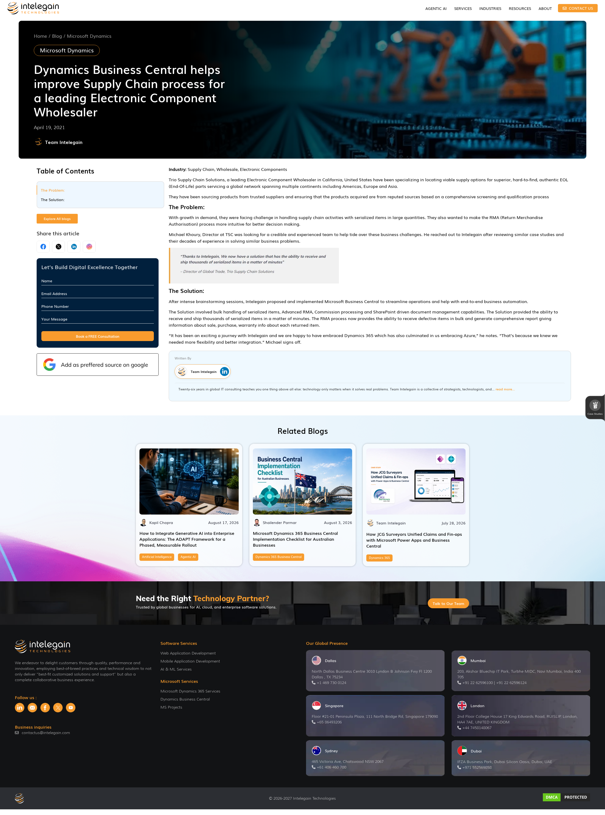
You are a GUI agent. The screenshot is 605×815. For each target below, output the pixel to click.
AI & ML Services (176, 669)
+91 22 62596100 (477, 682)
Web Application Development (188, 653)
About (545, 8)
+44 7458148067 (477, 728)
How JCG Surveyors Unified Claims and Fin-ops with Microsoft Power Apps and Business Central (414, 540)
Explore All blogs (57, 218)
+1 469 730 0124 (331, 682)
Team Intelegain (63, 141)
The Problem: (53, 190)
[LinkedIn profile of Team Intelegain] (223, 371)
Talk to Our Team (448, 603)
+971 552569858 (477, 767)
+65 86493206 (329, 722)
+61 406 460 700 (331, 767)
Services (463, 8)
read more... (505, 389)
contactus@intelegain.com (46, 733)
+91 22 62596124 (511, 682)
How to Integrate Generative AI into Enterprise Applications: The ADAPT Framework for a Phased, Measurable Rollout (186, 539)
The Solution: (53, 199)
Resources (520, 8)
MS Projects (171, 707)
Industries (490, 8)
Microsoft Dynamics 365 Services (190, 691)
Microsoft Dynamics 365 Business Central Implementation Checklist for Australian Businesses (295, 539)
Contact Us (580, 8)
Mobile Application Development (190, 661)
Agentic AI (436, 8)
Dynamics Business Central (185, 699)
